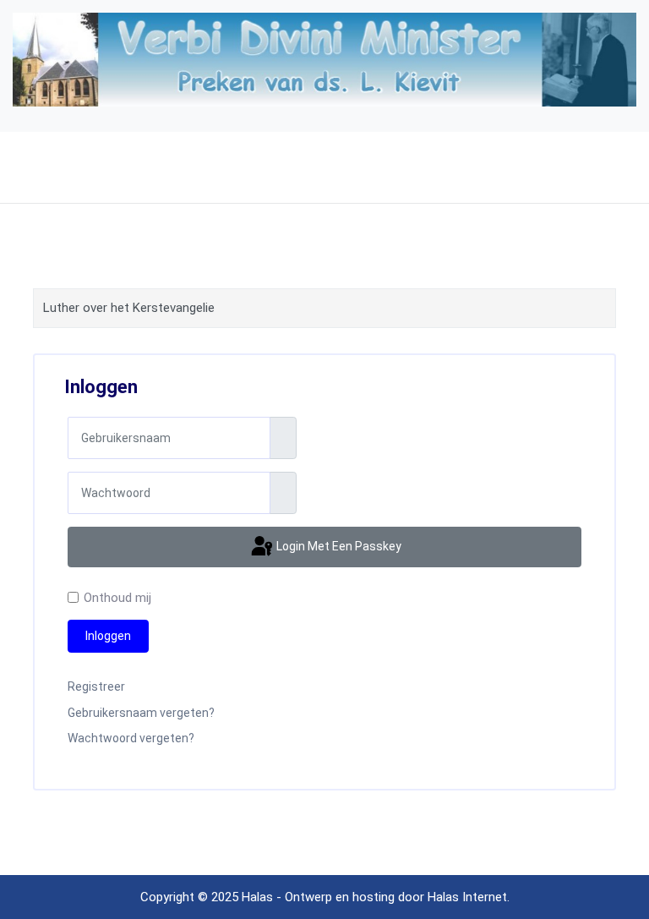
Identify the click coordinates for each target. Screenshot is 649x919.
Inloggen (108, 636)
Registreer (96, 686)
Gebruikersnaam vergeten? (141, 712)
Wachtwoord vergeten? (131, 738)
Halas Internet (467, 897)
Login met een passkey (337, 546)
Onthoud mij (117, 597)
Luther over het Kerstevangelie (129, 307)
